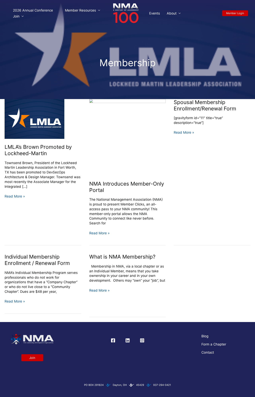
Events (154, 13)
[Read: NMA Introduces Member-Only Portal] (127, 137)
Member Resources (80, 10)
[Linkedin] (127, 340)
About (172, 13)
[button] (235, 13)
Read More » (15, 196)
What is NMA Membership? (122, 257)
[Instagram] (142, 340)
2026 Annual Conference (33, 10)
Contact (207, 352)
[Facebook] (113, 340)
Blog (204, 336)
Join (16, 16)
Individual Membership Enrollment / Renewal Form (37, 260)
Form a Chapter (213, 344)
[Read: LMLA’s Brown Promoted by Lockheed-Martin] (34, 119)
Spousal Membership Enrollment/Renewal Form (205, 105)
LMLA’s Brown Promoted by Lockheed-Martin (38, 150)
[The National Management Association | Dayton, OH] (125, 13)
